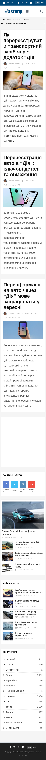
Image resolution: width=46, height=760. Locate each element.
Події (8, 701)
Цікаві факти (12, 728)
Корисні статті (13, 680)
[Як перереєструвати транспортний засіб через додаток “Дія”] (23, 80)
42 (34, 638)
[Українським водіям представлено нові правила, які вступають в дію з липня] (8, 593)
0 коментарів (11, 68)
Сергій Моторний (14, 64)
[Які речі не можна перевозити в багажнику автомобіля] (8, 636)
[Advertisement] (23, 442)
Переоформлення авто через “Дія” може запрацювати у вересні (21, 296)
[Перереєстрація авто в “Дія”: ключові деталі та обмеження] (23, 197)
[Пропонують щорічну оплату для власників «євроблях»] (8, 615)
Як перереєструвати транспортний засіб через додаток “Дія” (22, 46)
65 (35, 606)
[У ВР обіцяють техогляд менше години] (8, 604)
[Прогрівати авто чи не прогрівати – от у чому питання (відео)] (8, 626)
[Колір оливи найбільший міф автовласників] (7, 556)
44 (35, 628)
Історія (9, 664)
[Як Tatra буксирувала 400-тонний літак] (7, 545)
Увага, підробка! (14, 722)
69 (34, 595)
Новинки (10, 696)
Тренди (9, 712)
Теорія (9, 707)
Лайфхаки (11, 685)
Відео (9, 675)
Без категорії (12, 670)
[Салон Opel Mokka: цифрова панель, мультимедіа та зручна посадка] (23, 515)
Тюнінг (9, 717)
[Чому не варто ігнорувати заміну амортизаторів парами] (7, 567)
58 (33, 617)
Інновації (10, 659)
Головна (9, 19)
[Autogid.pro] (13, 11)
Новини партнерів (15, 691)
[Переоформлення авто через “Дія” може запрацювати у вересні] (23, 330)
